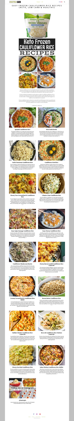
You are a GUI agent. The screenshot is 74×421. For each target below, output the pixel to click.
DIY (42, 1)
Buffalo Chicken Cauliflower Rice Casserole (22, 333)
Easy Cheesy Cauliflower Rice (51, 231)
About (30, 416)
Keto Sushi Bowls (51, 129)
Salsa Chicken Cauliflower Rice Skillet (51, 367)
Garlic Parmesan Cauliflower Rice (22, 162)
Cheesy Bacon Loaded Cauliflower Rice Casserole (51, 264)
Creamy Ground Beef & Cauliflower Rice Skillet (22, 299)
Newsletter (44, 416)
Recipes (38, 1)
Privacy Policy (38, 416)
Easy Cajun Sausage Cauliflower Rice (22, 231)
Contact (33, 416)
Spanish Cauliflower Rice (22, 129)
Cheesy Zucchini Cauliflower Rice (22, 367)
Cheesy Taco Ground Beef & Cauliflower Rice (22, 196)
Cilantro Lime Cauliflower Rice (51, 195)
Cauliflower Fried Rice (51, 162)
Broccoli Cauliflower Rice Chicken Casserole (51, 333)
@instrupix (22, 400)
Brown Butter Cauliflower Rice (51, 298)
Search (64, 2)
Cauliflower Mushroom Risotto (22, 264)
